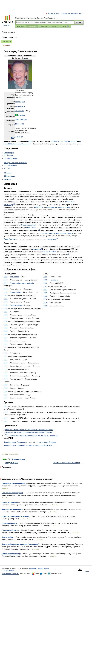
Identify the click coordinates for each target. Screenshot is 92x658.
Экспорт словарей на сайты (10, 573)
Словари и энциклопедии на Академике (35, 18)
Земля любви (7, 537)
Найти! (78, 22)
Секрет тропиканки (10, 502)
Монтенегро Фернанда (11, 554)
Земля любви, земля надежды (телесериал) (20, 544)
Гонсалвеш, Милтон (10, 530)
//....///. (29, 430)
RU (80, 14)
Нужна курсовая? (19, 459)
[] (14, 204)
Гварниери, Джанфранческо (14, 483)
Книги (54, 26)
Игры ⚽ (66, 26)
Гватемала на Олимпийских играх (66, 463)
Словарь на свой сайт (70, 14)
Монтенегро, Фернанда (11, 509)
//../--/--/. (33, 435)
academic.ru (7, 25)
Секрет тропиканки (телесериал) (15, 516)
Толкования (32, 26)
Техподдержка (33, 568)
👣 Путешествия (9, 570)
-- (49, 251)
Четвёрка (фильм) (9, 523)
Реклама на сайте (43, 568)
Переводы (43, 26)
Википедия (20, 26)
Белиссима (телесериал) (12, 493)
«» (28, 445)
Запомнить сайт (53, 14)
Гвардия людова (11, 463)
